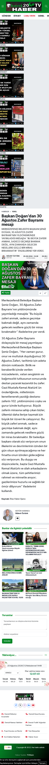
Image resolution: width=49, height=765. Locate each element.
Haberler (5, 211)
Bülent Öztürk (21, 513)
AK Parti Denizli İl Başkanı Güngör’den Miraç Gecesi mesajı (36, 595)
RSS (9, 747)
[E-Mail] (17, 519)
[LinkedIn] (29, 705)
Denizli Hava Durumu (37, 714)
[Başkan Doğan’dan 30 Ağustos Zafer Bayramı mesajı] (24, 275)
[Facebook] (16, 705)
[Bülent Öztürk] (7, 515)
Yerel (14, 211)
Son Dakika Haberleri (12, 737)
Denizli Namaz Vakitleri (13, 722)
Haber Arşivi (33, 737)
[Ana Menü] (3, 6)
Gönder (7, 641)
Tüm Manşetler (34, 731)
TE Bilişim (30, 755)
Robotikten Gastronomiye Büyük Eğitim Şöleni (11, 548)
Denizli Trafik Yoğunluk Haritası (36, 724)
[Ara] (46, 6)
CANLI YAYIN (29, 16)
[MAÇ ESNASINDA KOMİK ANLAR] (13, 565)
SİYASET (17, 16)
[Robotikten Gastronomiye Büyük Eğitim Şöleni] (13, 538)
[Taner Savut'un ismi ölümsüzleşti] (36, 565)
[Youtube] (33, 705)
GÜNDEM (6, 16)
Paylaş (7, 293)
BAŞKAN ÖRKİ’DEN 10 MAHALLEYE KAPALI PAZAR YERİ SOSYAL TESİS (12, 595)
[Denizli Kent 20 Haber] (24, 6)
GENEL (41, 16)
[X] (20, 705)
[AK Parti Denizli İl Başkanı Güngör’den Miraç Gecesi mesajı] (36, 586)
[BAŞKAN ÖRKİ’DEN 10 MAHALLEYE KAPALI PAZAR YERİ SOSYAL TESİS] (13, 586)
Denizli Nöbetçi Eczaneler (9, 715)
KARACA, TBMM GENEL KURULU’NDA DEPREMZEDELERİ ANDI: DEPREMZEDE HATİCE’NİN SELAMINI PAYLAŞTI (36, 550)
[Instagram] (25, 705)
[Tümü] (46, 655)
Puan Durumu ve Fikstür (13, 731)
